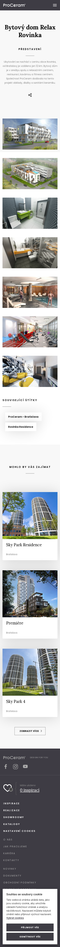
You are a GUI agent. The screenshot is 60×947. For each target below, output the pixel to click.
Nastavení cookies (19, 831)
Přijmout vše (30, 927)
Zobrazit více (30, 731)
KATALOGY (11, 824)
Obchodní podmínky (19, 882)
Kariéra (9, 853)
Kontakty (11, 860)
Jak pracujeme (15, 846)
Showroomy (13, 817)
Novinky (9, 868)
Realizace (11, 810)
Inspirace (11, 803)
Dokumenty (12, 875)
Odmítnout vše (30, 936)
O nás (8, 839)
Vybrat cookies (15, 917)
